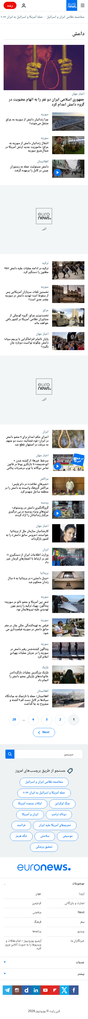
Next (45, 732)
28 (14, 720)
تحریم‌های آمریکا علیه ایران (55, 825)
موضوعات (78, 883)
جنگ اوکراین (62, 804)
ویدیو (80, 931)
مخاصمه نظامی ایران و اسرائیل (65, 17)
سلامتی (44, 836)
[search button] (9, 754)
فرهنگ (37, 922)
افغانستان (43, 161)
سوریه (45, 114)
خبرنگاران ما (77, 941)
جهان (38, 894)
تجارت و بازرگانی (74, 903)
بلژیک (45, 667)
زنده (10, 5)
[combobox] (44, 754)
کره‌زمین (36, 903)
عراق (46, 310)
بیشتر (81, 974)
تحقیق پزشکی (44, 847)
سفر (82, 922)
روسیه (45, 502)
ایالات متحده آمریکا (30, 804)
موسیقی (68, 836)
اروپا (81, 894)
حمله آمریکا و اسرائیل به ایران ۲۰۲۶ (22, 17)
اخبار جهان (78, 94)
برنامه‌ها (36, 931)
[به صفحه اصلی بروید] (71, 5)
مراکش (44, 479)
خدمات (80, 963)
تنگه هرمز (21, 836)
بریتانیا (44, 573)
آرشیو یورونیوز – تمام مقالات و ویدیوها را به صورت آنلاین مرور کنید (23, 944)
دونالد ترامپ (58, 814)
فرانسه (21, 825)
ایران (45, 432)
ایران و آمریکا (30, 814)
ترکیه (45, 263)
